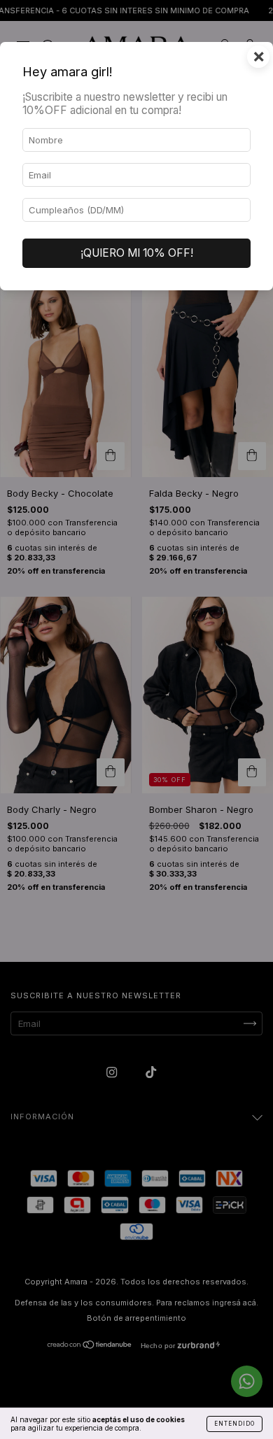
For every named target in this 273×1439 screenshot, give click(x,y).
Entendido (234, 1423)
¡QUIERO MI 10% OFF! (136, 253)
